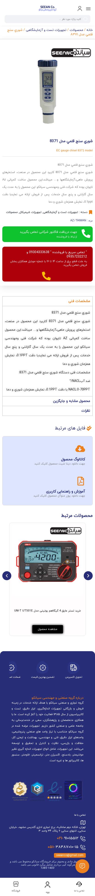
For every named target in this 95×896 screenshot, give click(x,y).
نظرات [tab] (85, 410)
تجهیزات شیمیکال (30, 212)
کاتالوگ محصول (73, 459)
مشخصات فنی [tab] (79, 301)
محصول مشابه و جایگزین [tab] (71, 401)
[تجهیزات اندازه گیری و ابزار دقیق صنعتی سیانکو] (47, 8)
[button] (6, 575)
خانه (89, 30)
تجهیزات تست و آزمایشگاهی (46, 30)
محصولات (76, 30)
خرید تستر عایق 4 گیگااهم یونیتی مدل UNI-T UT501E (47, 611)
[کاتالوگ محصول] (80, 448)
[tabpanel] (47, 351)
